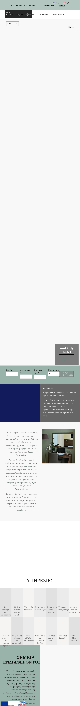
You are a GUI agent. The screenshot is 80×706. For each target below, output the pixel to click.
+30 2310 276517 (17, 5)
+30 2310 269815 (30, 5)
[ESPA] (13, 703)
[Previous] (58, 354)
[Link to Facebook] (67, 5)
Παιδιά (53, 370)
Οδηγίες (62, 5)
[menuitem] (14, 14)
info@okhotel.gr (48, 5)
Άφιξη (9, 370)
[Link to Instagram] (10, 7)
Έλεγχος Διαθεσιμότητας (68, 374)
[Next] (76, 354)
